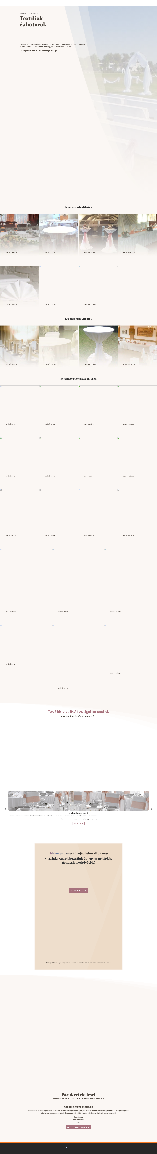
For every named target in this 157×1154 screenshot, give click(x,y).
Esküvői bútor (11, 424)
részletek (78, 823)
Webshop (77, 3)
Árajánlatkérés (32, 105)
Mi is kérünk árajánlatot (78, 1127)
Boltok (68, 3)
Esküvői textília (11, 252)
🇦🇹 (34, 3)
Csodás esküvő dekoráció (78, 1106)
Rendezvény (58, 3)
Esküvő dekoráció (43, 3)
